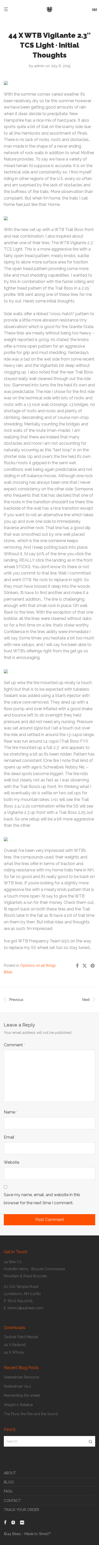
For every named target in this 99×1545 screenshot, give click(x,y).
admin (39, 66)
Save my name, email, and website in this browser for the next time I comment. (42, 1198)
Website (11, 1162)
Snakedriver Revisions (21, 1377)
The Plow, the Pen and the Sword (31, 1414)
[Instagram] (13, 1522)
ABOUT (10, 1473)
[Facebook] (5, 1522)
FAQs (8, 1491)
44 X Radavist (15, 1345)
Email (10, 1137)
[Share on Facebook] (77, 965)
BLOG (9, 1482)
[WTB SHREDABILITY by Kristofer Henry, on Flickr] (6, 670)
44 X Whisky (14, 1352)
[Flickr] (22, 1522)
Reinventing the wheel (22, 1395)
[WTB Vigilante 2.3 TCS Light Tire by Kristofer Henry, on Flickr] (6, 81)
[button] (90, 1441)
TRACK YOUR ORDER (21, 1510)
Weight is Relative (18, 1405)
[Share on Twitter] (84, 965)
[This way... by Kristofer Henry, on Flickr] (6, 838)
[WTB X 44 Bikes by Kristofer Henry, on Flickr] (6, 217)
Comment (14, 1045)
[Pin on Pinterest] (93, 965)
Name (11, 1112)
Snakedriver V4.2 (17, 1386)
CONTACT (12, 1501)
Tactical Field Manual (21, 1337)
